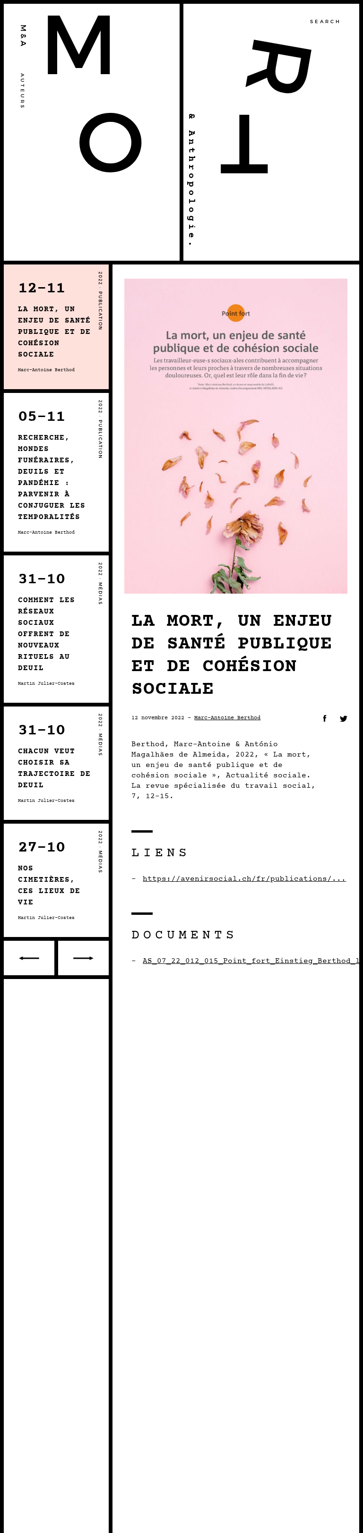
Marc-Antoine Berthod (227, 718)
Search (325, 21)
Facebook (324, 718)
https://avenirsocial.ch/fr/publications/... (244, 879)
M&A (23, 36)
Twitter (343, 719)
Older (30, 958)
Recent (82, 958)
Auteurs (22, 91)
